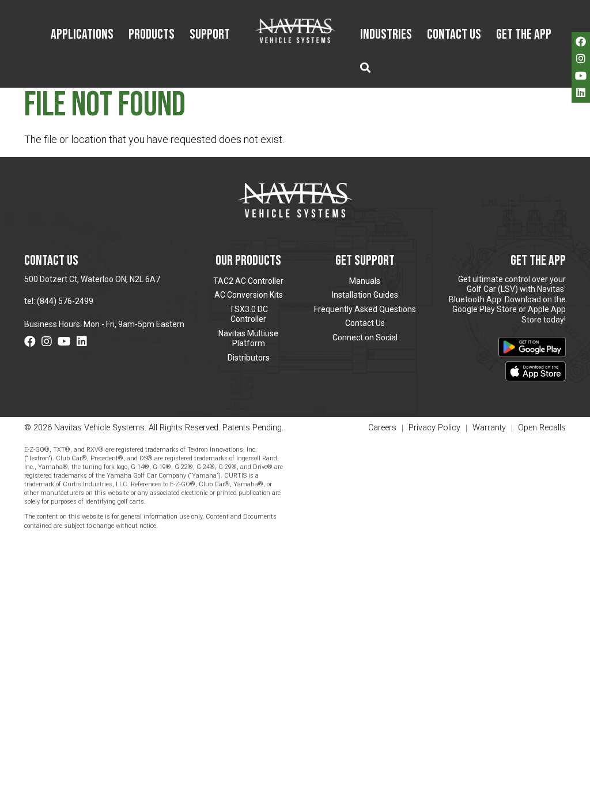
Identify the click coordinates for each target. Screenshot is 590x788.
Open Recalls (542, 428)
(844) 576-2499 (65, 301)
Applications (82, 35)
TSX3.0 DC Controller (248, 314)
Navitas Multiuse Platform (248, 338)
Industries (386, 35)
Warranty (489, 428)
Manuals (364, 281)
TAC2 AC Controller (248, 281)
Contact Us (454, 35)
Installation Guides (365, 294)
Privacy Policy (434, 428)
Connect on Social (365, 337)
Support (210, 35)
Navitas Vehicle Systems (295, 30)
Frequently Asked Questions (365, 309)
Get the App (523, 35)
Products (151, 35)
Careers (382, 428)
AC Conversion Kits (248, 294)
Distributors (249, 357)
